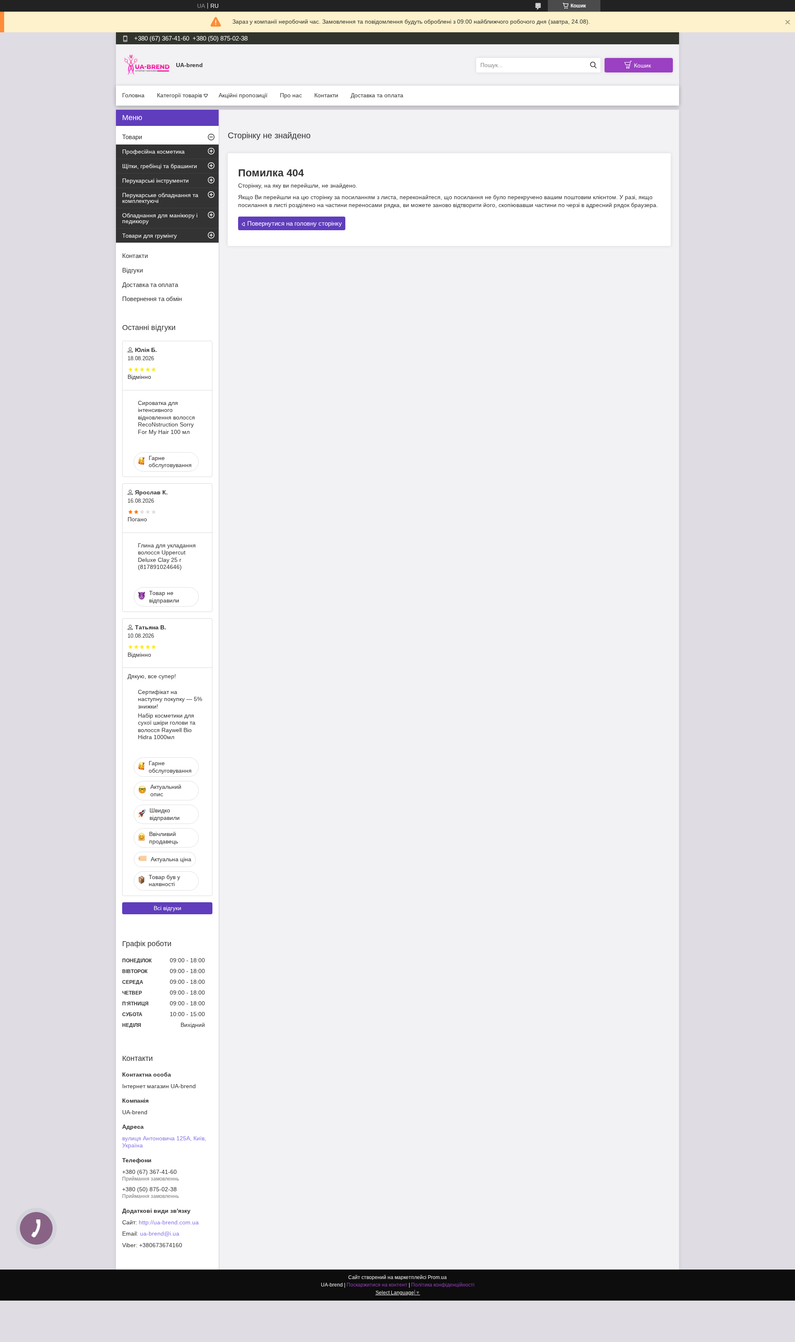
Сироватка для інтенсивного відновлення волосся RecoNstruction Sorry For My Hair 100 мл (166, 417)
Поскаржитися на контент (377, 1285)
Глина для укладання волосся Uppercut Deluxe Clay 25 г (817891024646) (167, 556)
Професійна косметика (153, 151)
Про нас (291, 95)
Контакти (326, 95)
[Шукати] (593, 65)
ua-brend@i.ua (159, 1233)
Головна (133, 95)
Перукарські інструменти (155, 180)
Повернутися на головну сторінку (294, 223)
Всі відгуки (167, 908)
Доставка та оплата (377, 95)
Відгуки (132, 270)
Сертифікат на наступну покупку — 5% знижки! (170, 699)
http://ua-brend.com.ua (169, 1222)
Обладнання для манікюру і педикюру (160, 218)
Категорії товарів (179, 95)
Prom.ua (437, 1277)
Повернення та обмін (152, 298)
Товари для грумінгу (149, 235)
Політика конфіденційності (443, 1285)
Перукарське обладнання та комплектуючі (160, 198)
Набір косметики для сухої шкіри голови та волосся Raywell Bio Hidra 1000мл (166, 726)
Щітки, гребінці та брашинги (159, 166)
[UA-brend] (147, 64)
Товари (132, 136)
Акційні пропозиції (243, 95)
